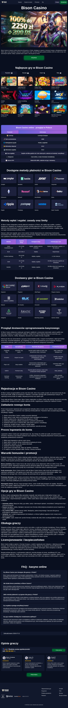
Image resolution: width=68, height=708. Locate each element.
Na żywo (24, 72)
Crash (41, 72)
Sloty (58, 72)
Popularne (7, 72)
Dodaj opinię (59, 650)
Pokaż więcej (34, 674)
